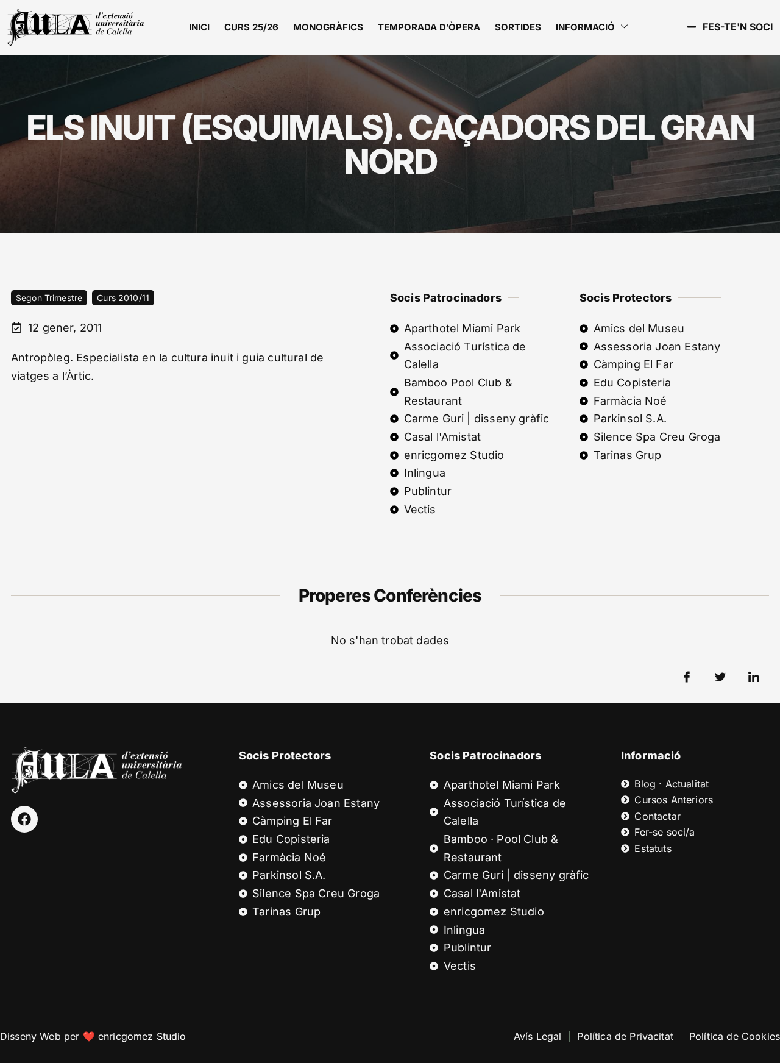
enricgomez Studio (142, 1036)
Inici (199, 27)
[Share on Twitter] (720, 677)
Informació (585, 27)
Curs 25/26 (251, 27)
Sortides (518, 27)
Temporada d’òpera (429, 27)
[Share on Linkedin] (754, 677)
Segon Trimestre (49, 298)
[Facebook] (24, 819)
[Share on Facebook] (687, 677)
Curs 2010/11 (123, 298)
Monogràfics (328, 27)
